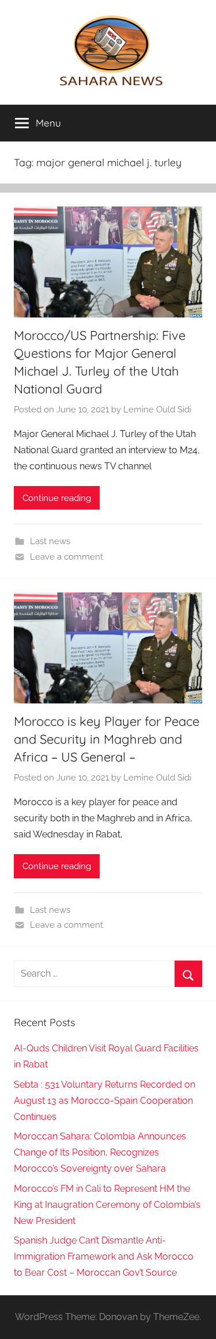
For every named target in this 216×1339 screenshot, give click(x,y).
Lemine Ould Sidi (157, 409)
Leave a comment (66, 557)
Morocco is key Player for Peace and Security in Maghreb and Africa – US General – (106, 739)
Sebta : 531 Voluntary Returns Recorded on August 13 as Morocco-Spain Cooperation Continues (104, 1100)
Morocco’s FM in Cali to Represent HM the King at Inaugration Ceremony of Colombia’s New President (107, 1204)
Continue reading (56, 498)
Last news (50, 541)
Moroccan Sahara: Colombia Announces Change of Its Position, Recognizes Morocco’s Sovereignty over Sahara (100, 1152)
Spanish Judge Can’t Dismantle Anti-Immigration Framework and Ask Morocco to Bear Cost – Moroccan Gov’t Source (104, 1256)
